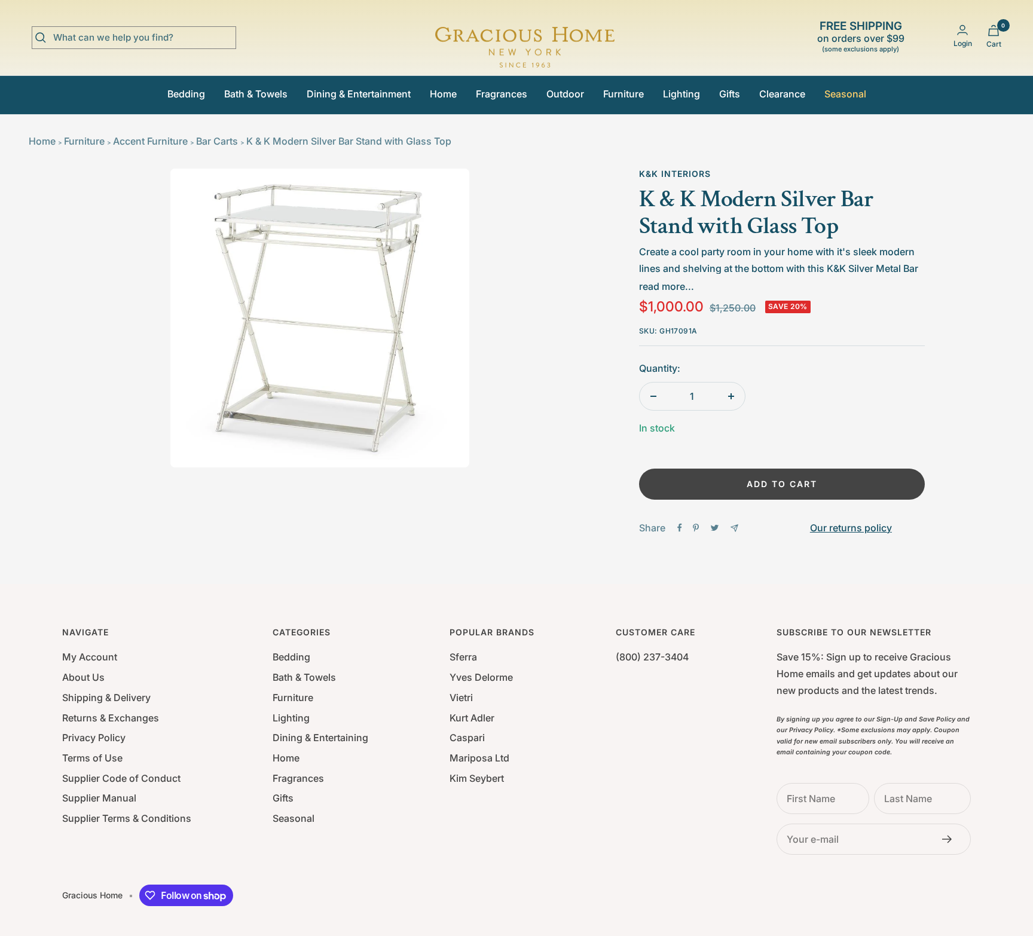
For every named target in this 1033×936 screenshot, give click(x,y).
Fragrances (501, 94)
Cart (993, 43)
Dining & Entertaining (320, 738)
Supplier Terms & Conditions (126, 818)
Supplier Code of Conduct (121, 778)
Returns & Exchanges (110, 718)
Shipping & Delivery (106, 697)
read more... (666, 286)
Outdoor (565, 94)
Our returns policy (851, 528)
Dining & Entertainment (359, 94)
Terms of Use (92, 758)
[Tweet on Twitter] (715, 528)
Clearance (782, 94)
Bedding (186, 94)
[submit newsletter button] (950, 839)
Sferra (463, 657)
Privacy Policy (94, 738)
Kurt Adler (472, 718)
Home (443, 94)
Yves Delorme (481, 677)
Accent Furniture (150, 141)
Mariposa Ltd (479, 758)
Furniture (623, 94)
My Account (89, 657)
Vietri (461, 697)
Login (962, 43)
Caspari (467, 738)
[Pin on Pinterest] (696, 528)
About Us (83, 677)
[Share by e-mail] (734, 528)
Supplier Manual (99, 798)
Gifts (729, 94)
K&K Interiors (675, 174)
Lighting (681, 94)
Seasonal (845, 94)
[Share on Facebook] (679, 528)
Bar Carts (217, 141)
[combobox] (143, 37)
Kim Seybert (477, 778)
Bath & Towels (256, 94)
